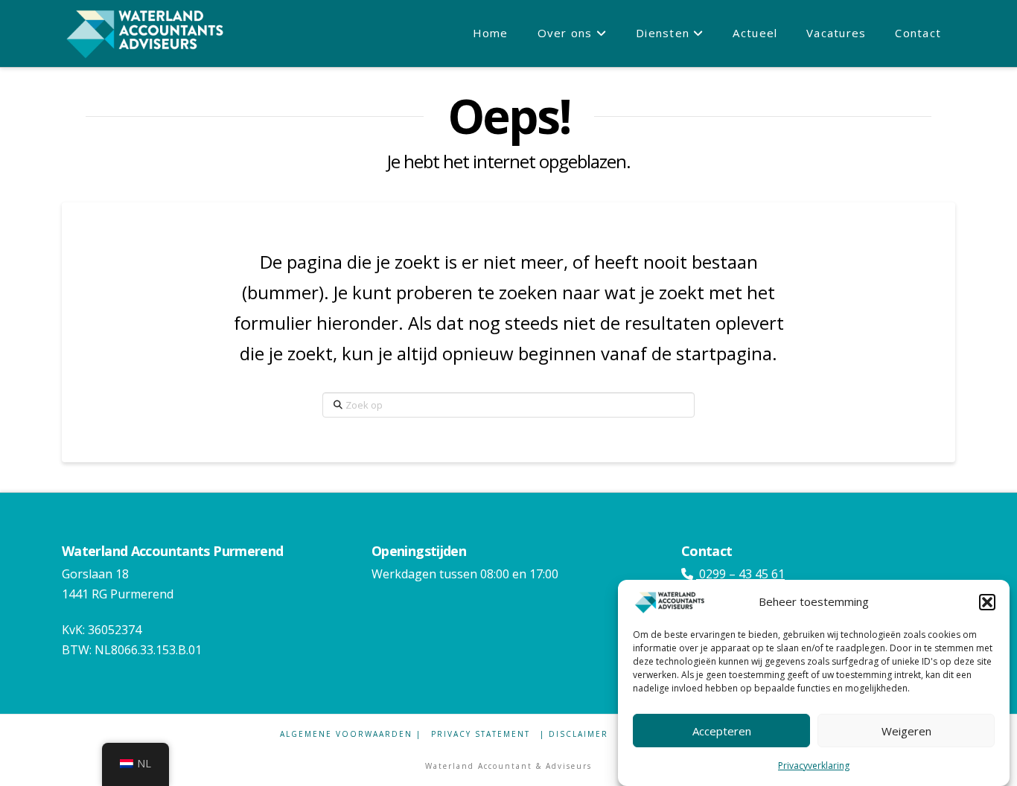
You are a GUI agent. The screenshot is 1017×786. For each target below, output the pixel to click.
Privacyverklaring (813, 765)
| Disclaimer (574, 734)
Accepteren (721, 730)
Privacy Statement (480, 734)
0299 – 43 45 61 (740, 574)
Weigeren (906, 730)
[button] (987, 602)
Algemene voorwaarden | (350, 734)
